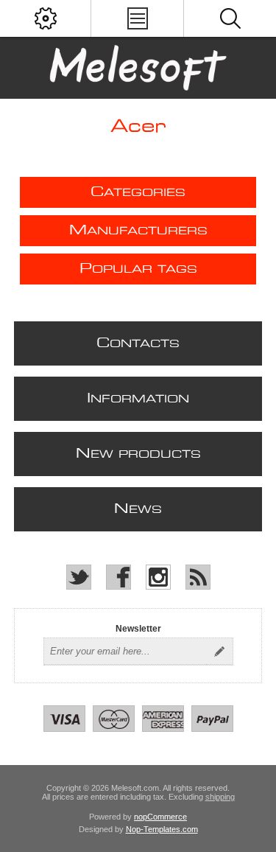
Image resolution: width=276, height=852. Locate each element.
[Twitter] (79, 577)
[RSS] (198, 577)
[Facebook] (118, 577)
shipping (220, 796)
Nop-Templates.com (162, 829)
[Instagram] (158, 577)
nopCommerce (160, 816)
